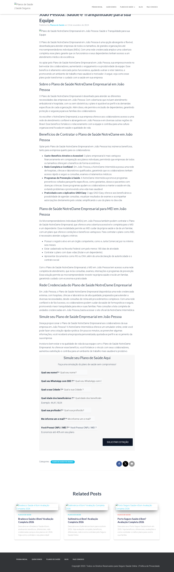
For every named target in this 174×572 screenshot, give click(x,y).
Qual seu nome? (50, 372)
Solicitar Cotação (118, 442)
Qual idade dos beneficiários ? (57, 398)
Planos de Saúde (127, 7)
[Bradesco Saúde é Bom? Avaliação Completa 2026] (37, 507)
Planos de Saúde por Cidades (62, 462)
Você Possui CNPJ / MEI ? (55, 427)
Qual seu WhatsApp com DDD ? (57, 381)
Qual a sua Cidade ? (52, 389)
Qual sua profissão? (52, 410)
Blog (141, 7)
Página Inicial (97, 7)
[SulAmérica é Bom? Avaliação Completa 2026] (87, 507)
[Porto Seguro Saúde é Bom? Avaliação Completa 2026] (137, 507)
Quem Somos (111, 7)
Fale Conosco (152, 7)
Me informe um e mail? (54, 419)
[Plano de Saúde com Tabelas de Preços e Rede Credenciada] (23, 7)
